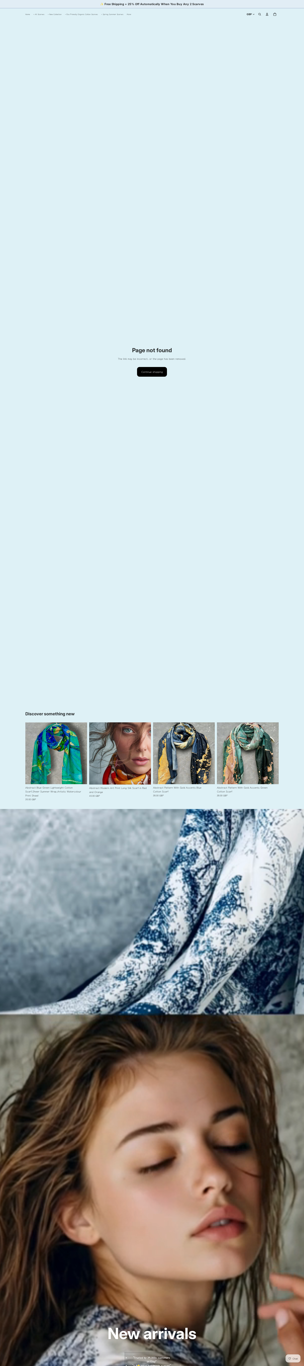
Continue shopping (152, 372)
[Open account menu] (267, 14)
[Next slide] (82, 753)
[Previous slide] (30, 753)
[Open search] (260, 14)
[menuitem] (129, 14)
